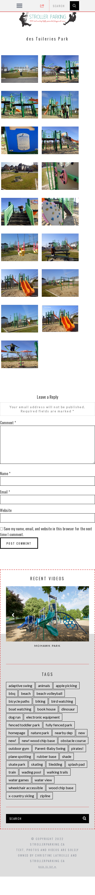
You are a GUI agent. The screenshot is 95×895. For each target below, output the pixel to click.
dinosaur (68, 709)
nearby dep (64, 732)
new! (12, 740)
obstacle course (73, 740)
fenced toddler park (24, 725)
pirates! (77, 748)
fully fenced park (59, 725)
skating (37, 764)
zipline (45, 796)
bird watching (62, 701)
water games (19, 780)
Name (5, 473)
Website (6, 510)
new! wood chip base (38, 740)
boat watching (20, 709)
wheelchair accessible (26, 787)
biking (40, 701)
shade (66, 756)
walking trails (57, 772)
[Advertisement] (47, 865)
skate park (17, 764)
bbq (12, 693)
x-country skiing (21, 796)
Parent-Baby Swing (50, 748)
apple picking (66, 685)
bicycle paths (19, 701)
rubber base (46, 756)
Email (5, 492)
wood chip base (61, 787)
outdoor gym (19, 748)
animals (44, 685)
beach (26, 693)
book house (46, 709)
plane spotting (20, 756)
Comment (8, 422)
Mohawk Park (47, 645)
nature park (40, 732)
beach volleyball (49, 693)
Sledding (55, 764)
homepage (17, 732)
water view (43, 780)
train (12, 772)
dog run (15, 717)
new (81, 732)
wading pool (31, 772)
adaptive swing (20, 685)
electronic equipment (43, 717)
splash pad (76, 764)
